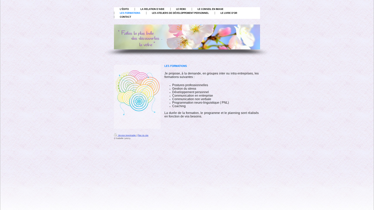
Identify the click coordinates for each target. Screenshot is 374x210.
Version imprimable (126, 135)
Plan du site (143, 135)
